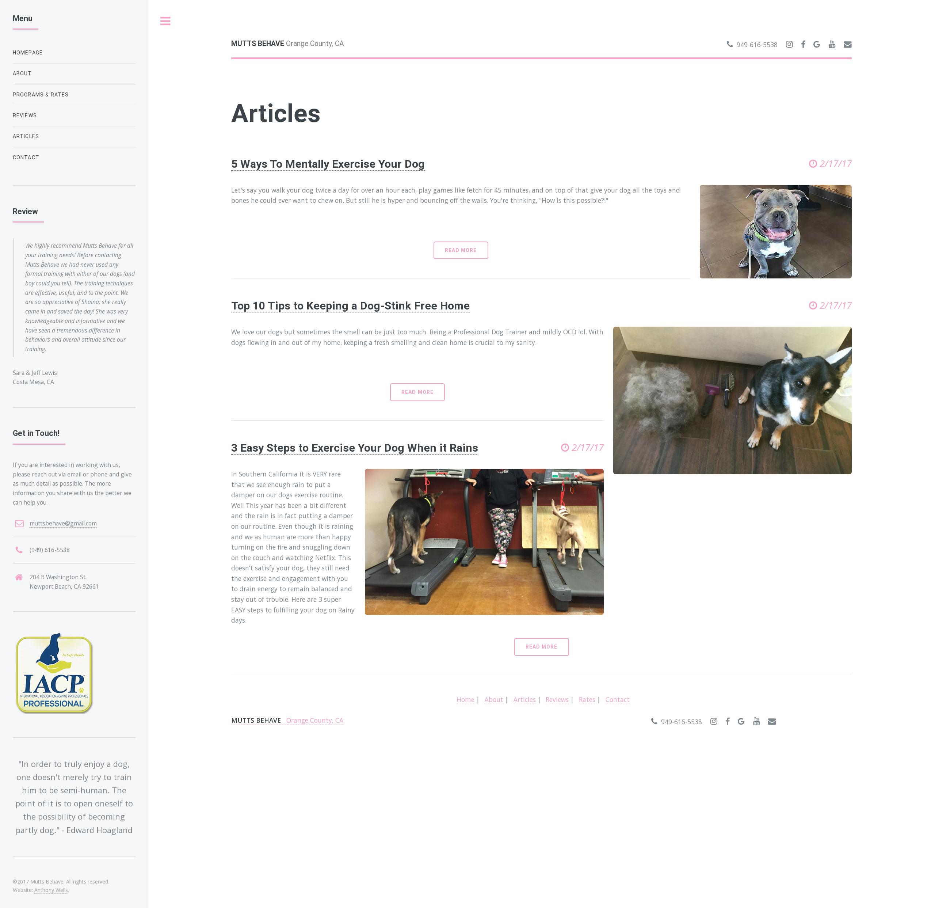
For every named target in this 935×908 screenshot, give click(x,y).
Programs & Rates (41, 95)
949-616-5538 (755, 44)
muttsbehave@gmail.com (63, 523)
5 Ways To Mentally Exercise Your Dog (328, 163)
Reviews (557, 699)
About (494, 699)
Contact (618, 699)
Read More (461, 250)
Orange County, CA (287, 43)
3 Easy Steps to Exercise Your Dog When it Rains (354, 447)
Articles (525, 699)
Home (465, 699)
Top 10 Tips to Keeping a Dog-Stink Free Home (350, 305)
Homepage (28, 53)
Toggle (165, 21)
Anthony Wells (51, 889)
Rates (587, 699)
